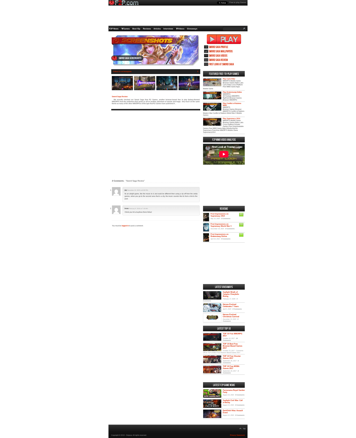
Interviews (168, 29)
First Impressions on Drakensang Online (219, 235)
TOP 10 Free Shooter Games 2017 (232, 357)
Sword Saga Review (120, 97)
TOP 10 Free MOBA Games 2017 (231, 367)
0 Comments (230, 229)
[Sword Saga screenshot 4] (189, 90)
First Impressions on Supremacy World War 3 (221, 225)
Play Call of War (229, 79)
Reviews (147, 29)
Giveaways (192, 29)
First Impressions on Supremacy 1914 (219, 215)
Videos (181, 29)
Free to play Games (237, 2)
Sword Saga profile (218, 47)
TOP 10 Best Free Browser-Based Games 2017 (232, 346)
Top (244, 429)
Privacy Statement (237, 435)
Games (126, 29)
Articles (157, 29)
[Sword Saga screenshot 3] (166, 90)
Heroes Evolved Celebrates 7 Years (231, 305)
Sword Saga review (218, 60)
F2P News (113, 29)
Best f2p (136, 29)
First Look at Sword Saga (221, 64)
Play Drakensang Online (232, 92)
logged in (125, 226)
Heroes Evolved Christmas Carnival (231, 315)
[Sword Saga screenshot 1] (122, 90)
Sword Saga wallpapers (221, 51)
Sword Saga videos (218, 56)
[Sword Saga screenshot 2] (144, 90)
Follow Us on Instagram (122, 72)
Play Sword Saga (224, 39)
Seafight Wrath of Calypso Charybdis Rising (231, 294)
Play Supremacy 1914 (231, 119)
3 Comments (225, 218)
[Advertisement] (155, 143)
